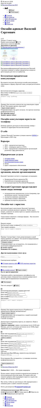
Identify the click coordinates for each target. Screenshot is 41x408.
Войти (17, 285)
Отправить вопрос (7, 242)
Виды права (10, 20)
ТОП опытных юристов (27, 263)
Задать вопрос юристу (8, 108)
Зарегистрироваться (7, 363)
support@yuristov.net (23, 387)
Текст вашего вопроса (8, 227)
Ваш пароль (4, 335)
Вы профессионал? (8, 270)
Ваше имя (4, 292)
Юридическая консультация (11, 390)
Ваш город (4, 294)
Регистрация (14, 12)
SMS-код (18, 352)
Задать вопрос (21, 270)
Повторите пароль (7, 345)
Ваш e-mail (4, 347)
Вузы (8, 22)
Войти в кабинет (6, 337)
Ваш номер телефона (7, 92)
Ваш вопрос (5, 94)
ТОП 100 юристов (10, 19)
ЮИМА (34, 135)
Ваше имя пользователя (8, 333)
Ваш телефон (5, 296)
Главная (9, 15)
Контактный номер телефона (10, 225)
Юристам (9, 24)
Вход (12, 10)
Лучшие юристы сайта (10, 263)
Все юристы (10, 17)
